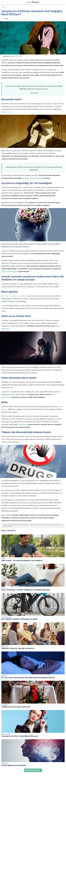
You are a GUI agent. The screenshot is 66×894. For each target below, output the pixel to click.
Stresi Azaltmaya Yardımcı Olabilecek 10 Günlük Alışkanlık (25, 590)
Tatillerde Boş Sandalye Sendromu (15, 707)
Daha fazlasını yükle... (33, 770)
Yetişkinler (23, 424)
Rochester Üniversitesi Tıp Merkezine (14, 296)
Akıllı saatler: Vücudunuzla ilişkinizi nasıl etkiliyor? (22, 560)
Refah (3, 558)
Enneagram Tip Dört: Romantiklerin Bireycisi (19, 736)
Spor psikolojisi (6, 617)
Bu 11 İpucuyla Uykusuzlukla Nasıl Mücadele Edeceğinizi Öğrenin (28, 678)
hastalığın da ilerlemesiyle (32, 178)
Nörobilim (4, 763)
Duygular (4, 705)
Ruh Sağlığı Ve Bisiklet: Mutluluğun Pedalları (19, 619)
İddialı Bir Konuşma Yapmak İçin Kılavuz (17, 648)
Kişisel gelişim (5, 734)
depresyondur (6, 112)
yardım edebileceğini (9, 271)
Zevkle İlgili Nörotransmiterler (13, 765)
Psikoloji (3, 7)
